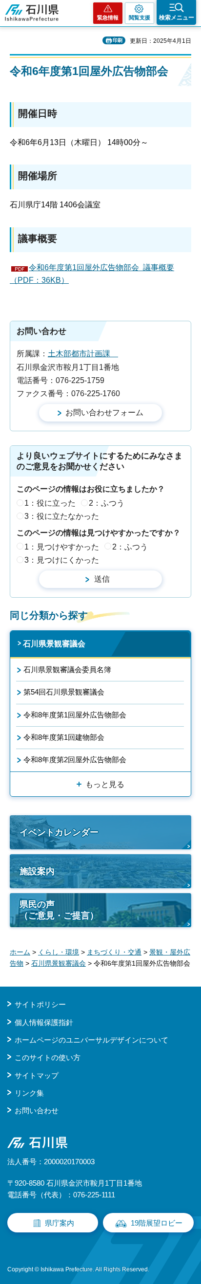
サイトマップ (37, 1075)
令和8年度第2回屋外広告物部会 (74, 759)
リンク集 (29, 1093)
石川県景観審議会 (54, 644)
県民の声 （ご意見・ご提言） (59, 909)
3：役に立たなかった (61, 516)
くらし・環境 (58, 952)
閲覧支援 (139, 17)
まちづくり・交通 (114, 952)
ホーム (20, 952)
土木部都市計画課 (83, 353)
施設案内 (37, 871)
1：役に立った (50, 503)
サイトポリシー (40, 1004)
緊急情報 (108, 17)
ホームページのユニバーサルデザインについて (91, 1040)
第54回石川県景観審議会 (63, 692)
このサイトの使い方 (47, 1057)
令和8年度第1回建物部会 (63, 737)
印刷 (117, 40)
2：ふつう (106, 503)
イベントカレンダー (59, 832)
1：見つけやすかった (61, 547)
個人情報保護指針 (44, 1022)
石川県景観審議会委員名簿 (67, 669)
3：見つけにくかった (61, 560)
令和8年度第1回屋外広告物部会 (74, 715)
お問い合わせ (37, 1110)
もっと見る (104, 784)
